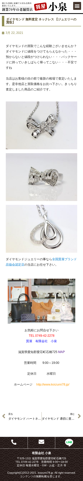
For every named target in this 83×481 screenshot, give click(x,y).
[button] (77, 6)
